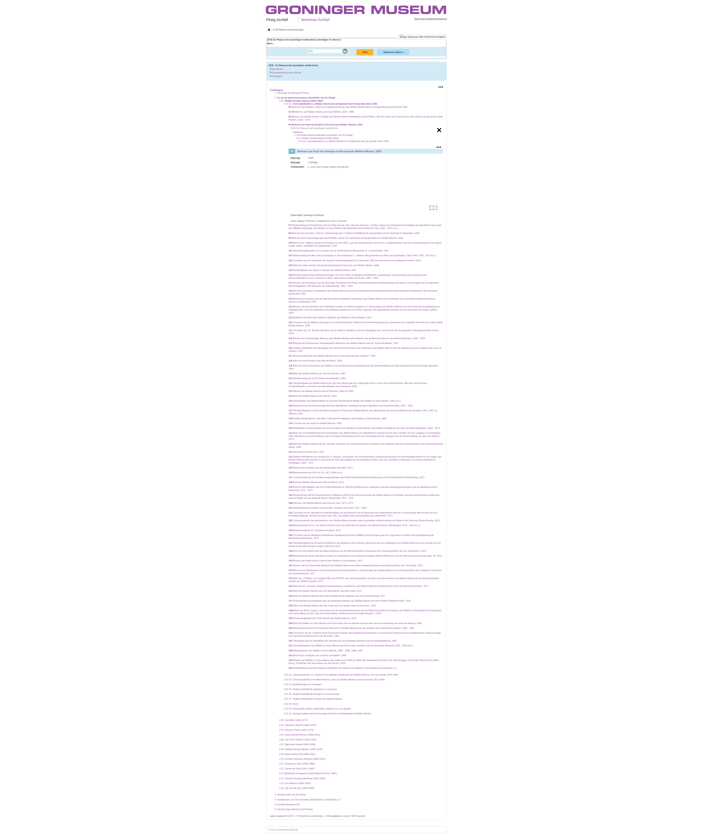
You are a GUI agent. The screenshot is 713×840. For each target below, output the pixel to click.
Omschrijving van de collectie (286, 72)
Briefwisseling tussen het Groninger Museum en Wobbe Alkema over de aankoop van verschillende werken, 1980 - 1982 (351, 628)
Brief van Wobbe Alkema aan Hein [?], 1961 (313, 396)
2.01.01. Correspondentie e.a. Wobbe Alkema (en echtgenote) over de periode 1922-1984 (343, 141)
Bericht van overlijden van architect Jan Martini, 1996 (317, 655)
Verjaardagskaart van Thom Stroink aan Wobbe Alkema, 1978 (322, 618)
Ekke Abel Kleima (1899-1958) (297, 744)
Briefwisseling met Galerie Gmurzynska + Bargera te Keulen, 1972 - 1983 (328, 508)
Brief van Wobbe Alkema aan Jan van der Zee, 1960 (317, 373)
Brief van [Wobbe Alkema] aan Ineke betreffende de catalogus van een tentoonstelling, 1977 (337, 596)
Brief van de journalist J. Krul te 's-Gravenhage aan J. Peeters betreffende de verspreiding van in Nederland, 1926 (354, 233)
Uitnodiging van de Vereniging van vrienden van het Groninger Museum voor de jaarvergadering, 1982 (343, 640)
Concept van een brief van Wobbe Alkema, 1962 (315, 423)
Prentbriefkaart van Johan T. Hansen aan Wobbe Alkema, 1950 (322, 270)
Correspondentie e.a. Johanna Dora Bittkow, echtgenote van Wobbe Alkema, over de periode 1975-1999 (341, 674)
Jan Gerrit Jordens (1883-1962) (298, 739)
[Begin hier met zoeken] (269, 30)
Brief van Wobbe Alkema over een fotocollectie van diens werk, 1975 (325, 591)
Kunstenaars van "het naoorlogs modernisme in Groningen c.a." (308, 799)
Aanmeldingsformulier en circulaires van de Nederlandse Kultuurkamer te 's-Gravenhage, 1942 (339, 250)
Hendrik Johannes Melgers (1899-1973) (302, 759)
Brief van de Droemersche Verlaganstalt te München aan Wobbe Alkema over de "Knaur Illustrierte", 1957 (344, 343)
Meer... (270, 43)
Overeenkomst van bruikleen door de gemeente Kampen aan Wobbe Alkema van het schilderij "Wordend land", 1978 (350, 601)
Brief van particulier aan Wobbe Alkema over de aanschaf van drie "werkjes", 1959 (332, 356)
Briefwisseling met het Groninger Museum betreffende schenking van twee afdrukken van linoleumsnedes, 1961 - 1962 (351, 405)
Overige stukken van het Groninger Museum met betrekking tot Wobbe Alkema (327, 713)
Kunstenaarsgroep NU (287, 804)
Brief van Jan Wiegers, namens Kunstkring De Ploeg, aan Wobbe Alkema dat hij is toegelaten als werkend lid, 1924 (348, 107)
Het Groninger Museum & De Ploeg (294, 809)
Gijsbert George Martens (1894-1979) (301, 749)
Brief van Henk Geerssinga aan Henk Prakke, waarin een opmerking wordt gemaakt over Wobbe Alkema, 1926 (346, 238)
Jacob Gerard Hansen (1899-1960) (299, 735)
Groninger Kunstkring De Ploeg (292, 93)
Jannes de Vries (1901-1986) (296, 768)
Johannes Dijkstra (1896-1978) (297, 725)
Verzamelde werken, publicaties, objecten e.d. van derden (317, 708)
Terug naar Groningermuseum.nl (430, 18)
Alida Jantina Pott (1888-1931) (297, 754)
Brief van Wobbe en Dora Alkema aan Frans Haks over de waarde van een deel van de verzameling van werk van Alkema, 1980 (355, 623)
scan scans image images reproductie (329, 167)
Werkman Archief (315, 20)
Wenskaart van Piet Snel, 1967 (306, 452)
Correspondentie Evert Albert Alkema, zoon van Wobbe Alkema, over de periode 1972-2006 (334, 679)
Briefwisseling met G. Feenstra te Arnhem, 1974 (315, 530)
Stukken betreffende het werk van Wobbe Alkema (313, 699)
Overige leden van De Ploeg (290, 794)
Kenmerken (277, 69)
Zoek (273, 51)
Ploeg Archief (277, 20)
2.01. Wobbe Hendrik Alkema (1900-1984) (317, 138)
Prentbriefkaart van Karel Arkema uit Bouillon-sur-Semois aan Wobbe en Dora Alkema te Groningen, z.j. (343, 668)
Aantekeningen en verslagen (303, 684)
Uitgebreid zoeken (392, 52)
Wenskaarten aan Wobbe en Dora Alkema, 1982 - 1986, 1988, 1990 (326, 650)
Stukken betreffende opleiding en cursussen (310, 689)
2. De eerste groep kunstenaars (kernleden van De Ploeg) (323, 135)
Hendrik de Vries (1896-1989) (297, 764)
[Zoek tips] (345, 51)
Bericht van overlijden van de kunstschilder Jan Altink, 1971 (321, 467)
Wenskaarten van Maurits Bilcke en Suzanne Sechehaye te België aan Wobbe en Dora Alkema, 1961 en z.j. (345, 401)
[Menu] (441, 86)
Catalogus (276, 76)
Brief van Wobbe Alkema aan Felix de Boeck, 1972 (316, 482)
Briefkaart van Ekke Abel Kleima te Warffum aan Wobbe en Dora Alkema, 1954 (330, 317)
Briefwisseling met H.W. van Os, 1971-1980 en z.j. (316, 472)
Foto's (291, 704)
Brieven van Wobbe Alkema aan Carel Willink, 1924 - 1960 (321, 112)
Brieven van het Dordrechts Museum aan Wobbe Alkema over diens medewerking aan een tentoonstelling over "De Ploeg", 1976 (356, 565)
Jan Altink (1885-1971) (293, 720)
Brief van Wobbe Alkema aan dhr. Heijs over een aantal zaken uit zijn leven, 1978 (332, 605)
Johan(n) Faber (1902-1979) (296, 730)
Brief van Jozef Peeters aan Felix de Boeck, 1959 (315, 360)
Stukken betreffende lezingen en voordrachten (311, 694)
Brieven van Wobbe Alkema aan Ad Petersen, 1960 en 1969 (321, 391)
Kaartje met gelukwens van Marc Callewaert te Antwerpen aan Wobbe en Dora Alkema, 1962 (337, 418)
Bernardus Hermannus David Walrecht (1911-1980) (308, 773)
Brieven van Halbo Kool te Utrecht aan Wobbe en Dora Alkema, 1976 (325, 560)
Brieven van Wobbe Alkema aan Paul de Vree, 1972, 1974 (321, 503)
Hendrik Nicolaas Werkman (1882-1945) (302, 778)
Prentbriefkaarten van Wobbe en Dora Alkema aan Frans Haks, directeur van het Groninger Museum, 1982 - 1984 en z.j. (351, 645)
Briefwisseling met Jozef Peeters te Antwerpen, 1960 (317, 378)
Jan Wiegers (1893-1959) (295, 783)
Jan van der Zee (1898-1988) (296, 788)
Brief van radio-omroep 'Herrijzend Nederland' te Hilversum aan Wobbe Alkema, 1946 (334, 265)
